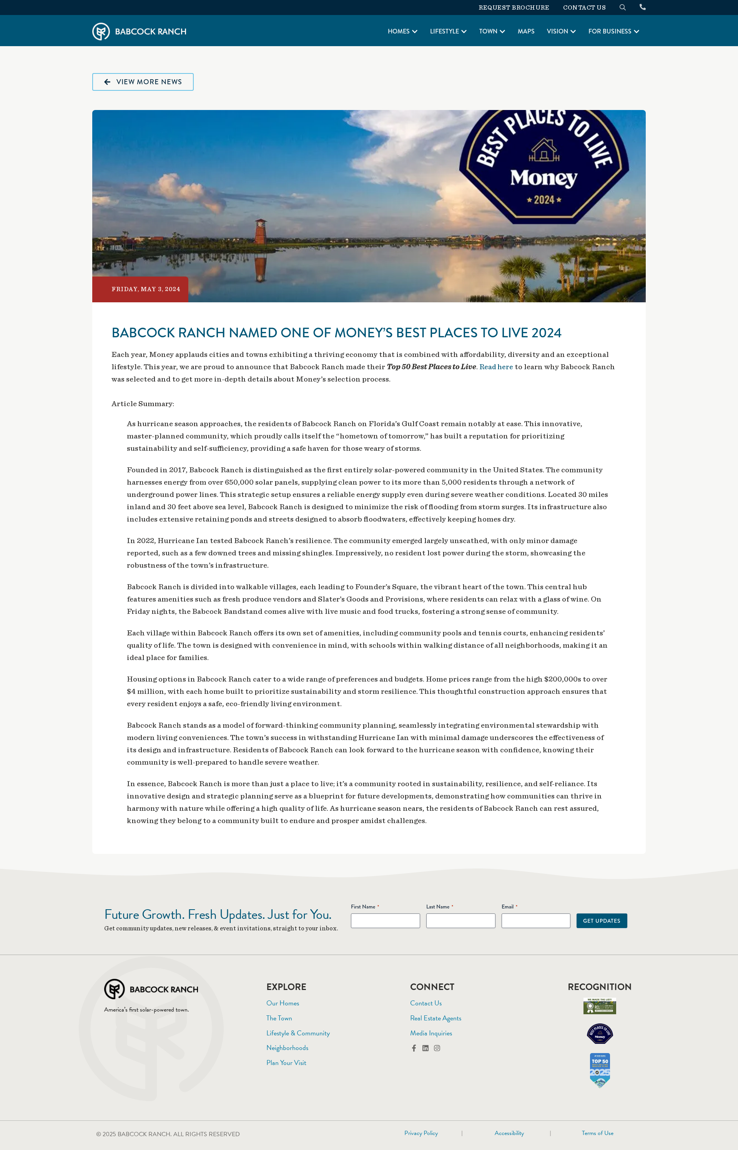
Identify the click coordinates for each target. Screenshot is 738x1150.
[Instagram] (437, 1048)
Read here (496, 367)
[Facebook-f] (414, 1048)
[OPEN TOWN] (502, 31)
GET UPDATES (602, 921)
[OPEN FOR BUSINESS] (636, 31)
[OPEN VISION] (573, 31)
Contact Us (584, 8)
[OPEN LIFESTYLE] (464, 31)
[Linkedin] (425, 1048)
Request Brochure (514, 8)
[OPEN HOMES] (415, 31)
